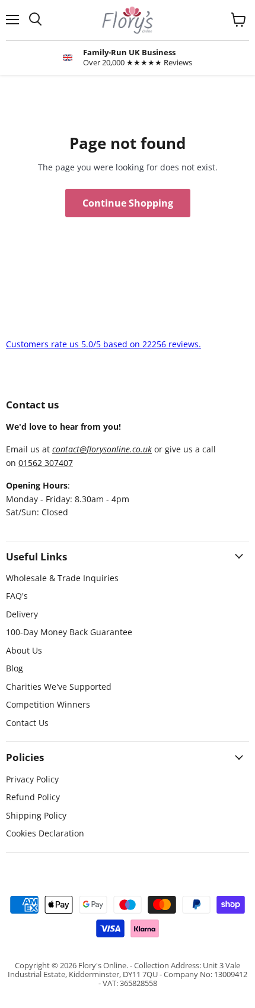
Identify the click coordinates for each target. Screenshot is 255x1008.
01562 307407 (45, 462)
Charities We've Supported (58, 686)
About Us (24, 650)
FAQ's (17, 595)
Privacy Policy (32, 779)
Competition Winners (48, 704)
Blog (14, 668)
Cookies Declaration (45, 833)
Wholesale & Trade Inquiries (62, 578)
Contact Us (27, 722)
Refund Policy (33, 797)
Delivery (22, 614)
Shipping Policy (36, 815)
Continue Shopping (127, 203)
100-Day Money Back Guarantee (69, 632)
